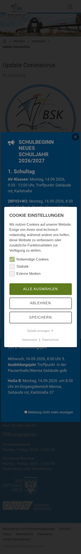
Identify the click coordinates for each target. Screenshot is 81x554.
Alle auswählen (40, 289)
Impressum (29, 339)
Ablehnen (40, 303)
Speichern (40, 317)
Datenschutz (50, 339)
